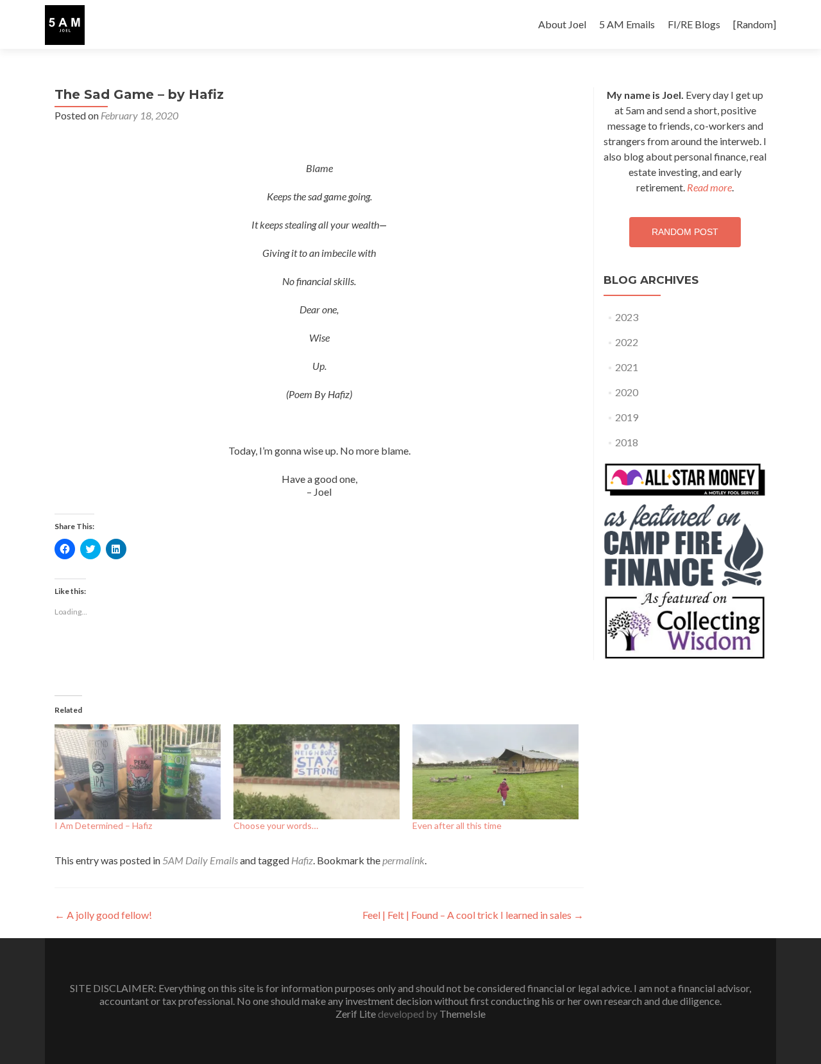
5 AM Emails (627, 24)
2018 (626, 442)
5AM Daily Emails (200, 860)
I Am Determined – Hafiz (103, 825)
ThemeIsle (462, 1013)
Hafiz (302, 860)
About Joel (562, 24)
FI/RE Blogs (694, 24)
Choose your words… (275, 825)
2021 (626, 367)
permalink (403, 860)
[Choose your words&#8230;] (316, 771)
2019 (626, 417)
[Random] (754, 24)
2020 (626, 392)
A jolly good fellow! (103, 915)
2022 (626, 342)
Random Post (685, 232)
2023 (626, 317)
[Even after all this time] (495, 771)
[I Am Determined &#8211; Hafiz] (138, 771)
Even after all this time (457, 825)
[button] (65, 25)
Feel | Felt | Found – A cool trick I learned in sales (473, 915)
